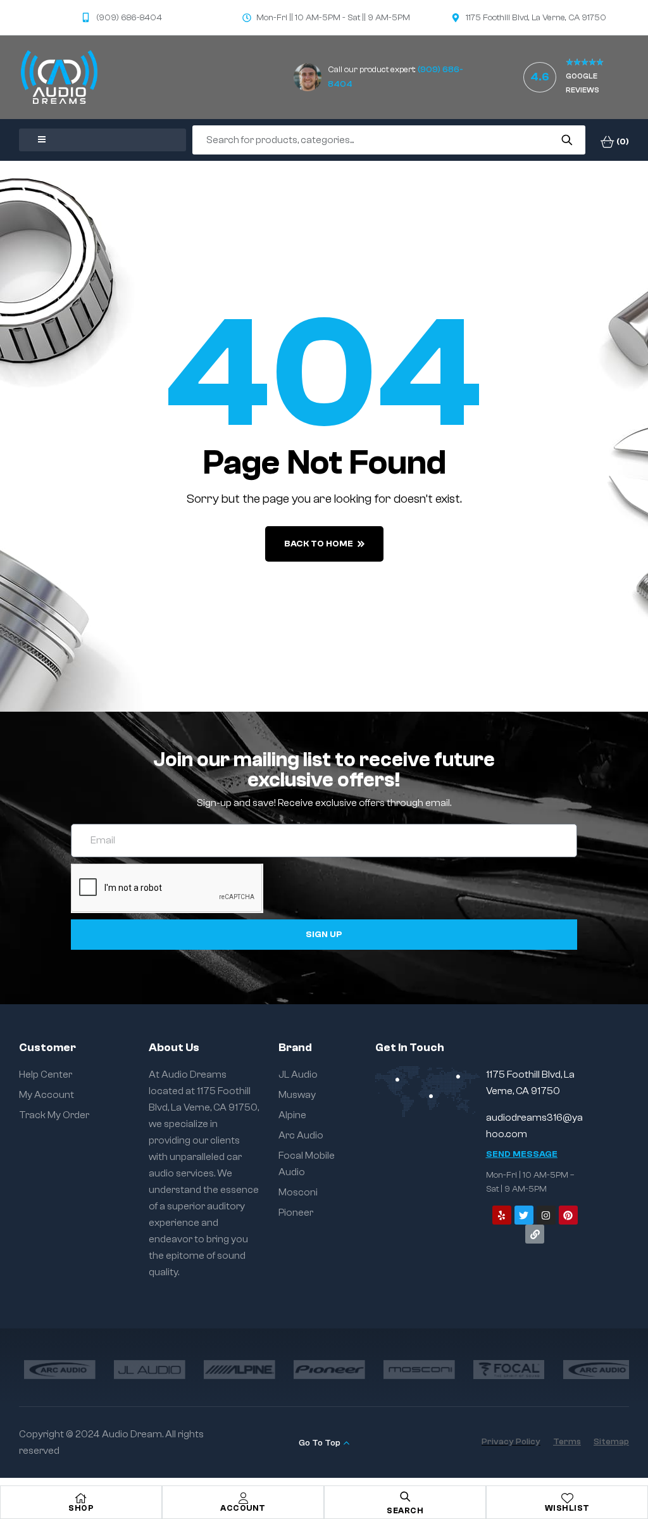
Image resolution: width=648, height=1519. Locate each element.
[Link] (534, 1234)
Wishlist (567, 1508)
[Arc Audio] (54, 1369)
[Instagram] (546, 1215)
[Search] (566, 140)
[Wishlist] (567, 1498)
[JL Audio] (144, 1369)
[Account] (243, 1498)
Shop (81, 1508)
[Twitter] (523, 1215)
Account (243, 1508)
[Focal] (503, 1369)
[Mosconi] (413, 1369)
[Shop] (81, 1498)
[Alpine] (234, 1369)
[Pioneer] (324, 1369)
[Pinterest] (568, 1215)
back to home (318, 544)
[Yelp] (501, 1215)
